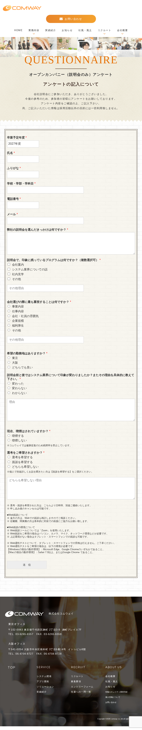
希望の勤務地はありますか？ (27, 353)
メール (12, 214)
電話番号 (14, 198)
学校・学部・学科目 (21, 183)
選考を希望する (22, 457)
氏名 (11, 152)
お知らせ (67, 30)
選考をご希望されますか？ (25, 452)
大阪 (15, 362)
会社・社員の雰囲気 (25, 316)
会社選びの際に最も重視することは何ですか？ (39, 301)
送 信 (35, 564)
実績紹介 (50, 30)
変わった (18, 383)
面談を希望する (22, 462)
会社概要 (122, 30)
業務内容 (33, 30)
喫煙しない (19, 440)
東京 (15, 358)
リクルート (104, 30)
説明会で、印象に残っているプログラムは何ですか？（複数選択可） (54, 260)
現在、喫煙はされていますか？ (28, 431)
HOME (18, 30)
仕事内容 (18, 311)
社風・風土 (85, 30)
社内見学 (18, 274)
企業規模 (18, 320)
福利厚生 (18, 325)
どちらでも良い (22, 367)
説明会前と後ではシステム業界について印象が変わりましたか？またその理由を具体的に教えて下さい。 (70, 376)
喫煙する (18, 435)
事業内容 (18, 306)
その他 (16, 279)
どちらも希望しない (25, 466)
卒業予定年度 (17, 137)
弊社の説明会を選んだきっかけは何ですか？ (37, 229)
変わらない (19, 388)
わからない (19, 393)
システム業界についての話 (30, 269)
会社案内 (18, 264)
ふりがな (14, 168)
